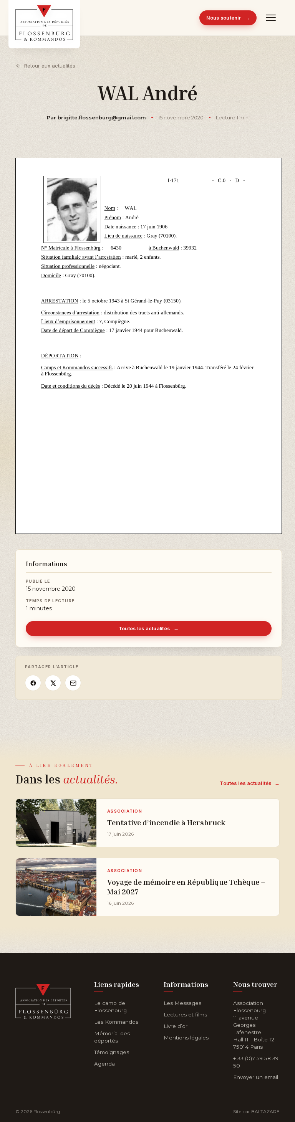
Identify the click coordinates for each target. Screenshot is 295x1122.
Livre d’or (175, 1026)
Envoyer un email (255, 1077)
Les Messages (182, 1003)
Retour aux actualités (49, 66)
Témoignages (111, 1052)
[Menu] (271, 17)
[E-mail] (73, 683)
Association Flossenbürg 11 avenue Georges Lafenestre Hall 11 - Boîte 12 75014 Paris (253, 1025)
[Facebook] (33, 683)
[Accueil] (43, 1000)
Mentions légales (186, 1037)
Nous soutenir (228, 18)
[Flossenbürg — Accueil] (44, 17)
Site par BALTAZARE (256, 1111)
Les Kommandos (116, 1022)
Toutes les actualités (149, 628)
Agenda (104, 1064)
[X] (53, 683)
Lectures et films (185, 1014)
